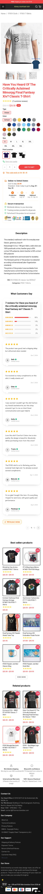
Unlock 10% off (4, 884)
